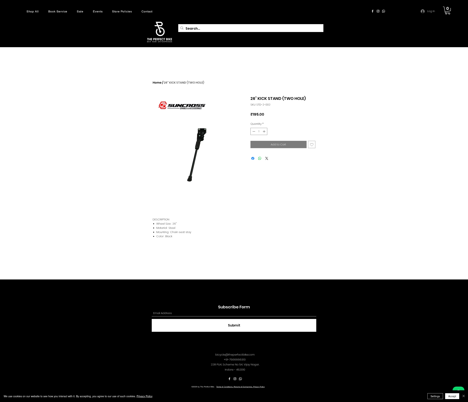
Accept (452, 396)
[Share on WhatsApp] (260, 158)
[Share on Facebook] (253, 158)
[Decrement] (253, 131)
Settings (435, 396)
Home (157, 82)
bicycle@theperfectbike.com (235, 354)
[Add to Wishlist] (312, 144)
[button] (32, 11)
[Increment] (264, 131)
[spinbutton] (259, 131)
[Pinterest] (383, 11)
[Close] (463, 396)
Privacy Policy (144, 396)
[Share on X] (267, 158)
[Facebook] (372, 11)
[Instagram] (378, 11)
